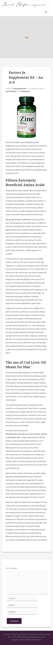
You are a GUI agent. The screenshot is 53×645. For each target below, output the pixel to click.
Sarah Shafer (11, 91)
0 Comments (25, 91)
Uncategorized (19, 89)
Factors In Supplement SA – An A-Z (26, 77)
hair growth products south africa (18, 220)
